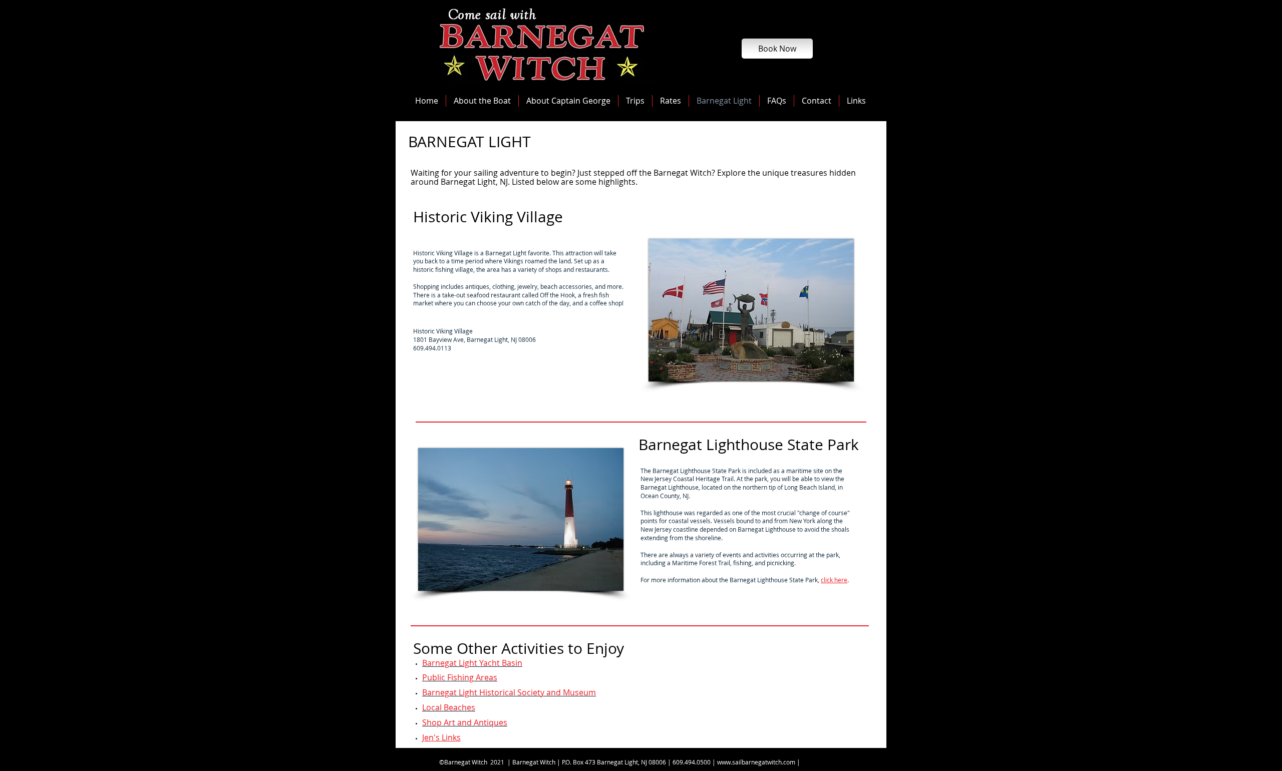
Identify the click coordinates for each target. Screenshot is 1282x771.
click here (834, 580)
